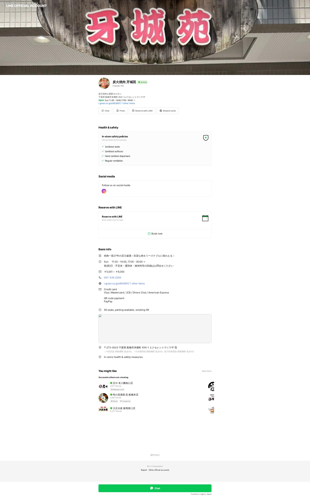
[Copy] (176, 347)
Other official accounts (159, 470)
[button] (120, 110)
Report (144, 470)
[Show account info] (142, 82)
